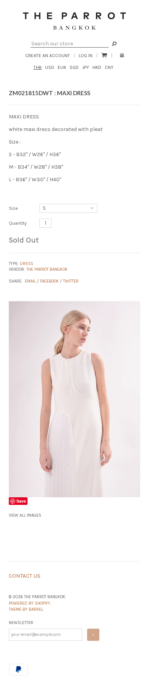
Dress (26, 263)
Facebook (49, 281)
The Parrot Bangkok (47, 269)
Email (30, 281)
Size (13, 208)
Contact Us (24, 575)
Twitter (71, 281)
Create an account (47, 55)
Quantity (18, 223)
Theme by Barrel (26, 609)
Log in (85, 55)
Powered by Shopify (29, 603)
